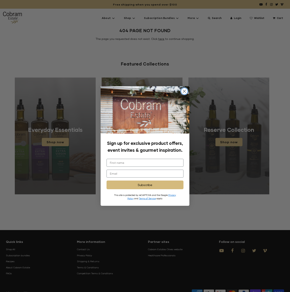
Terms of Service (147, 198)
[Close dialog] (184, 91)
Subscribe (145, 185)
